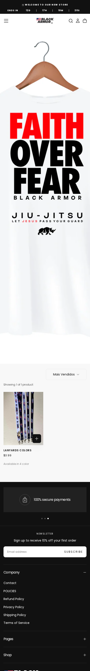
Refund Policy (13, 599)
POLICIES (9, 591)
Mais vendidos (64, 374)
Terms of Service (16, 623)
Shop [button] (7, 654)
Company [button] (11, 572)
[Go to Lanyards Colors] (23, 418)
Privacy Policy (13, 607)
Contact (9, 583)
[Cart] (84, 20)
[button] (6, 20)
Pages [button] (8, 638)
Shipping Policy (14, 615)
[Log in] (77, 20)
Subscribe (73, 552)
